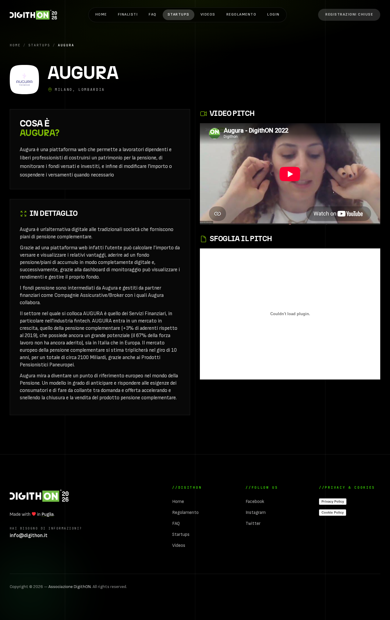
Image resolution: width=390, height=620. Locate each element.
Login (273, 14)
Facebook (255, 501)
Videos (207, 14)
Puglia (47, 514)
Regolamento (241, 14)
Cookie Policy (332, 512)
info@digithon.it (29, 536)
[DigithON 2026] (33, 15)
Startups (179, 14)
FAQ (153, 14)
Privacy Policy (332, 501)
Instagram (256, 512)
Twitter (253, 523)
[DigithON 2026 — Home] (39, 496)
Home (101, 14)
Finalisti (128, 14)
